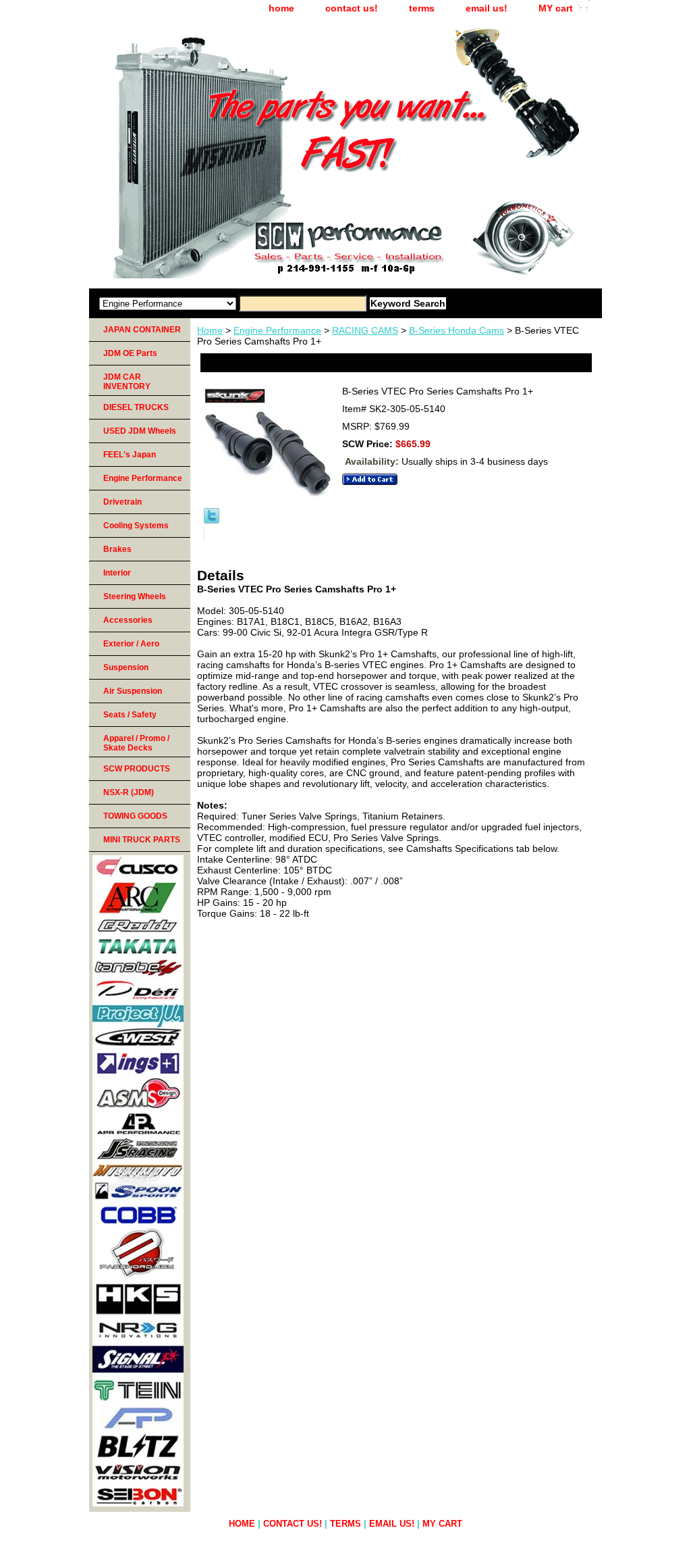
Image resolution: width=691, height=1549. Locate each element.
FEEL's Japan (129, 454)
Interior (117, 573)
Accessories (128, 620)
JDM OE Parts (130, 353)
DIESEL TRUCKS (136, 407)
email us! (486, 8)
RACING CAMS (365, 330)
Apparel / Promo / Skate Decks (136, 743)
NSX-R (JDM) (128, 792)
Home (210, 330)
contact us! (351, 8)
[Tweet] (211, 520)
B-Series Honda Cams (456, 330)
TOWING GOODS (135, 816)
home (281, 8)
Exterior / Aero (131, 644)
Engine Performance (277, 330)
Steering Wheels (134, 596)
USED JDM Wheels (139, 431)
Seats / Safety (130, 714)
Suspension (125, 667)
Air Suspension (132, 691)
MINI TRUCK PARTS (141, 839)
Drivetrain (122, 502)
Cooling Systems (136, 525)
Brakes (117, 549)
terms (422, 8)
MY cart (555, 8)
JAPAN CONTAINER (142, 329)
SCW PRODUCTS (136, 768)
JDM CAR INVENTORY (126, 381)
